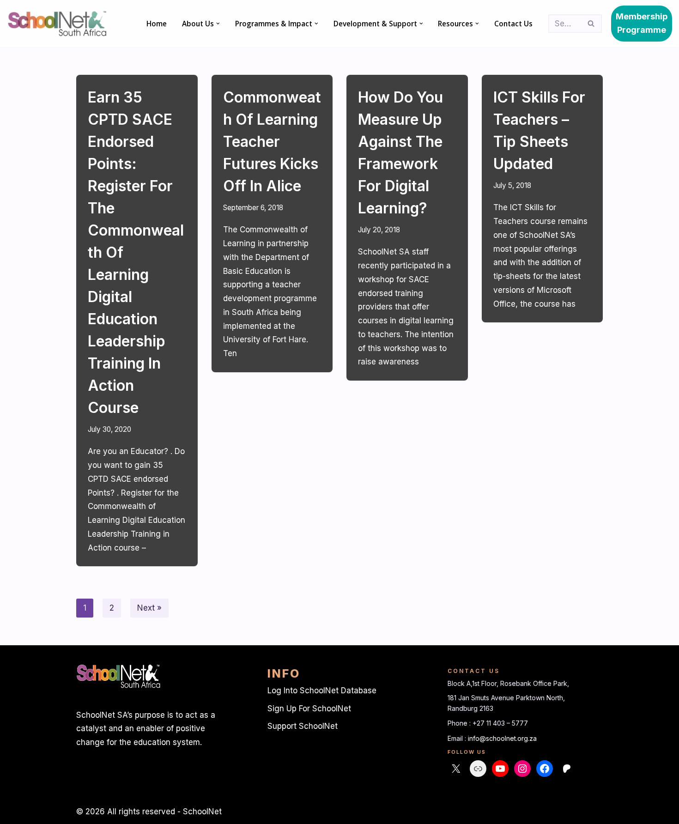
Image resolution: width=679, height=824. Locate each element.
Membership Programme (641, 23)
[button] (218, 23)
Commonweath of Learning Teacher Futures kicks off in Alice (272, 141)
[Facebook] (544, 768)
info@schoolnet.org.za (502, 738)
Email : (458, 738)
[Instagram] (522, 768)
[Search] (591, 23)
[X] (456, 768)
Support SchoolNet (302, 726)
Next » (149, 607)
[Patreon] (566, 768)
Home (156, 23)
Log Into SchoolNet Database (321, 690)
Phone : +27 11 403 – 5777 (488, 723)
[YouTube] (500, 768)
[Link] (478, 768)
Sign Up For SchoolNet (309, 708)
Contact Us (513, 23)
